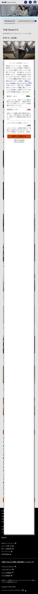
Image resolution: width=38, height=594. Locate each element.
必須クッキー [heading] (12, 96)
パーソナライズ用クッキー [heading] (17, 123)
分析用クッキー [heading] (13, 110)
